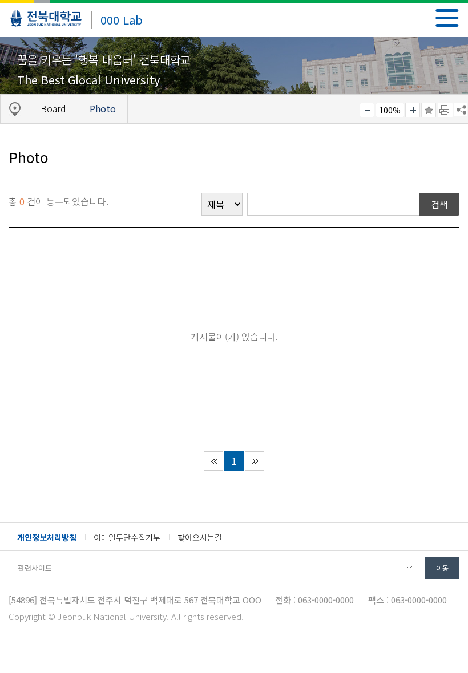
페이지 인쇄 (445, 110)
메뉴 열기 (447, 18)
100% (390, 110)
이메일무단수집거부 (127, 537)
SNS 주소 (460, 109)
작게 (367, 110)
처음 (213, 461)
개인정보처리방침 (46, 537)
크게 (412, 110)
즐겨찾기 (428, 110)
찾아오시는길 (199, 537)
